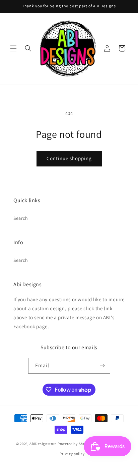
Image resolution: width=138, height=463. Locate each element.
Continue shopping (69, 158)
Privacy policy (72, 453)
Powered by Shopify (75, 443)
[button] (13, 48)
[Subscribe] (102, 366)
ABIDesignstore (43, 443)
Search (20, 218)
